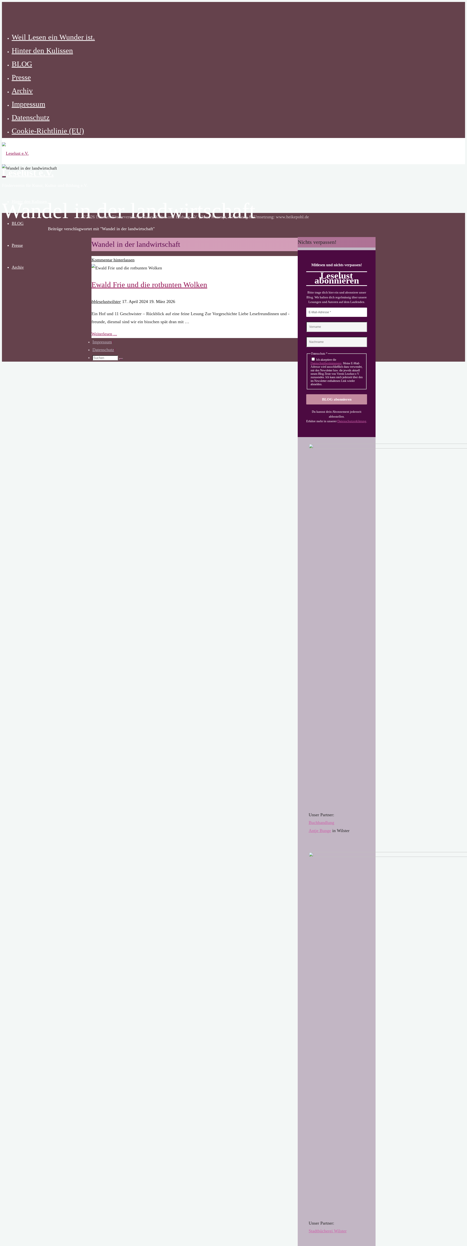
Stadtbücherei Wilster (328, 1230)
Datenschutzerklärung (351, 421)
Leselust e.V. (28, 172)
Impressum (102, 341)
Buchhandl (318, 822)
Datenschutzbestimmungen (326, 363)
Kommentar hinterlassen (113, 259)
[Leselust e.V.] (15, 153)
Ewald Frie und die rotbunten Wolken (149, 285)
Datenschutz (103, 349)
